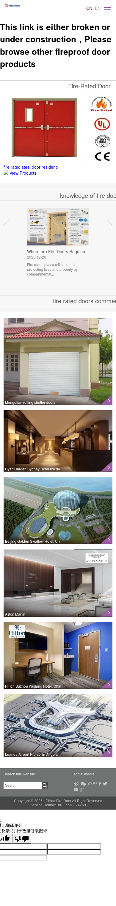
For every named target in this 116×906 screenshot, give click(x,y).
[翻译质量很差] (21, 839)
